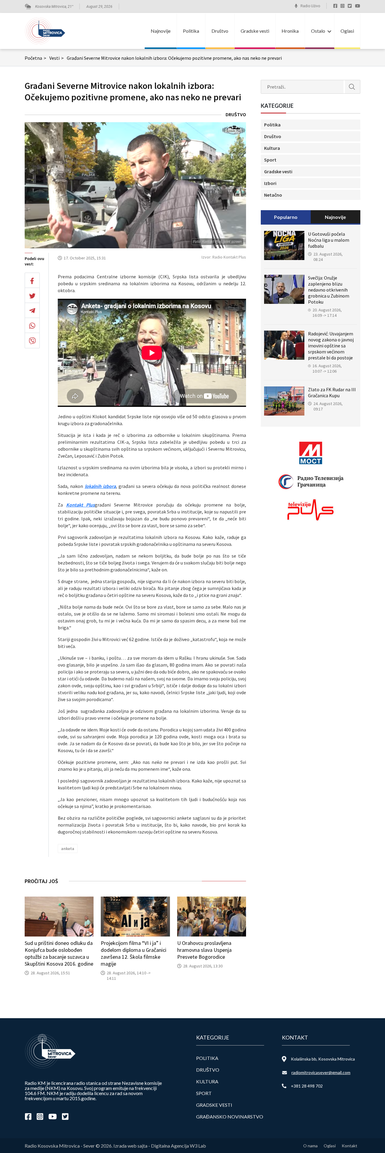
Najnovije (161, 31)
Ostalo (318, 31)
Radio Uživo (310, 6)
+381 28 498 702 (307, 1085)
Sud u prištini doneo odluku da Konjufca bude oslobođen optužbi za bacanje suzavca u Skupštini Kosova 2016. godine (59, 953)
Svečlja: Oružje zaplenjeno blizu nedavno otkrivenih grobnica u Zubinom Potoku (328, 290)
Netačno (273, 194)
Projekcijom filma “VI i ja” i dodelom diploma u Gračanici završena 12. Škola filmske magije (133, 953)
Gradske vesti (255, 31)
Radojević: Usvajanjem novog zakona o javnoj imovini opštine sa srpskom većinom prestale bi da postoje (331, 346)
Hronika (290, 31)
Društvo (219, 31)
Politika (191, 31)
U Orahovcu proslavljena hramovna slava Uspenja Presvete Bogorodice (204, 950)
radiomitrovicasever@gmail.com (320, 1072)
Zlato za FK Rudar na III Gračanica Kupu (332, 392)
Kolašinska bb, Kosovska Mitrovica (323, 1058)
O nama (310, 1145)
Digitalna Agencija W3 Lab (178, 1145)
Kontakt (349, 1145)
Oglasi (347, 31)
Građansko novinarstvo (229, 1116)
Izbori (270, 183)
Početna (35, 58)
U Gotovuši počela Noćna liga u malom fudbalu (328, 240)
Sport (270, 159)
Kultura (272, 148)
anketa (67, 848)
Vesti (56, 58)
